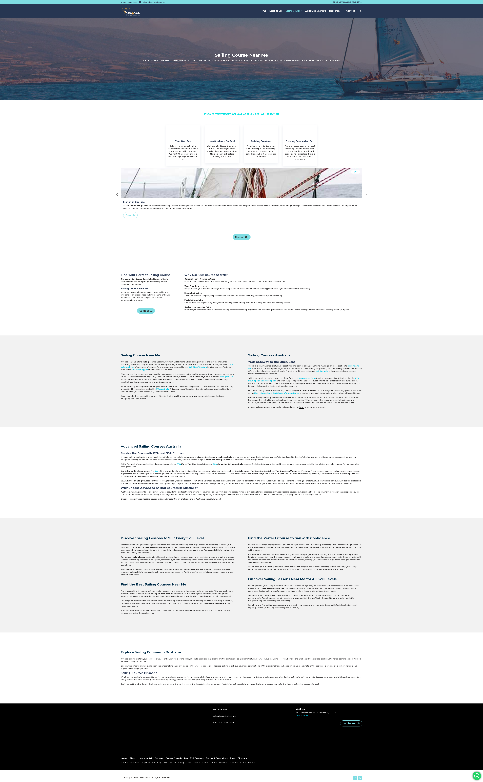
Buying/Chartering (152, 763)
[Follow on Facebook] (355, 778)
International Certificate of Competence (279, 393)
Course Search (174, 758)
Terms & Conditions (217, 758)
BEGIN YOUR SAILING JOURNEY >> (347, 2)
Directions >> (302, 715)
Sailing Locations (130, 763)
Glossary (242, 758)
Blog (232, 758)
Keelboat (223, 763)
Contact (350, 11)
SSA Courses (175, 453)
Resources (334, 11)
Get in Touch (351, 723)
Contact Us (241, 237)
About (133, 758)
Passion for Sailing (174, 763)
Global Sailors (209, 763)
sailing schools (226, 377)
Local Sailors (193, 763)
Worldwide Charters (315, 11)
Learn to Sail (275, 11)
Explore (355, 172)
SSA (215, 464)
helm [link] (301, 407)
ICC (256, 393)
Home (263, 11)
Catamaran (249, 763)
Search (130, 215)
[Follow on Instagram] (360, 778)
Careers (159, 758)
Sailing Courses (294, 11)
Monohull (235, 763)
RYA (156, 453)
